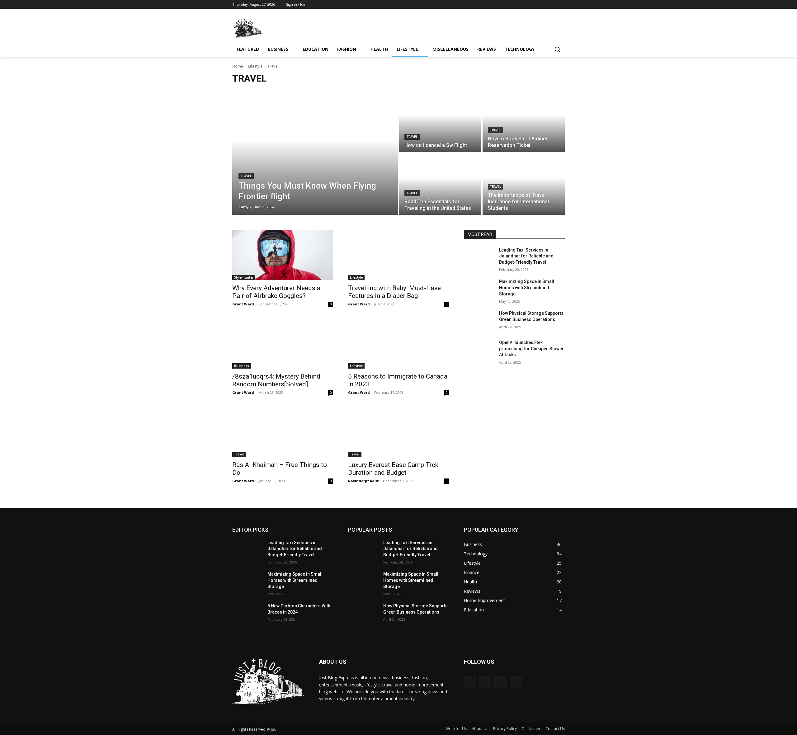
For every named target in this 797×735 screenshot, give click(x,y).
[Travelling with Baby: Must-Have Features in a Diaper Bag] (398, 255)
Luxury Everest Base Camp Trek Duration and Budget (393, 468)
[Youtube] (561, 4)
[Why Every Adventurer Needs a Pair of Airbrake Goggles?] (282, 255)
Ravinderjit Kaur (363, 480)
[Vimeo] (552, 4)
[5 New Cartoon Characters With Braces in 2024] (247, 613)
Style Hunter (243, 277)
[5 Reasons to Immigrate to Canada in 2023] (398, 343)
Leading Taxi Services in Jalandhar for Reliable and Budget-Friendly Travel (526, 256)
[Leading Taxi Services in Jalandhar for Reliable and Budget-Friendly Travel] (479, 257)
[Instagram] (535, 4)
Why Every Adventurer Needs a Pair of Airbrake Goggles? (276, 291)
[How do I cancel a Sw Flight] (440, 121)
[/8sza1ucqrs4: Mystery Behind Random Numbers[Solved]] (282, 343)
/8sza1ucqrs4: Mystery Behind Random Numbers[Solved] (276, 380)
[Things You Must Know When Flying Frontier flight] (315, 152)
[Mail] (500, 682)
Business (241, 366)
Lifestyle (255, 66)
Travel (246, 176)
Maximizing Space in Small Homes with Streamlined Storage (526, 287)
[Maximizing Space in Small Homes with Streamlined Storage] (479, 289)
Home (237, 66)
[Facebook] (526, 4)
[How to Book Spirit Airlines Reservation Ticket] (524, 121)
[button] (557, 49)
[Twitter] (544, 4)
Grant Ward (243, 304)
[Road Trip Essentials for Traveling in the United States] (440, 184)
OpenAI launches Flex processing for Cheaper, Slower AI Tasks (531, 348)
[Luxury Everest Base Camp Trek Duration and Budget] (398, 432)
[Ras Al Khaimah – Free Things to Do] (282, 432)
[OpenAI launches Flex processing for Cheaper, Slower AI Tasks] (479, 350)
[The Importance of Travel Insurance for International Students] (524, 184)
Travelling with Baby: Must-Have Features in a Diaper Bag (394, 291)
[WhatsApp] (516, 682)
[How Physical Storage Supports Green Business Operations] (479, 321)
